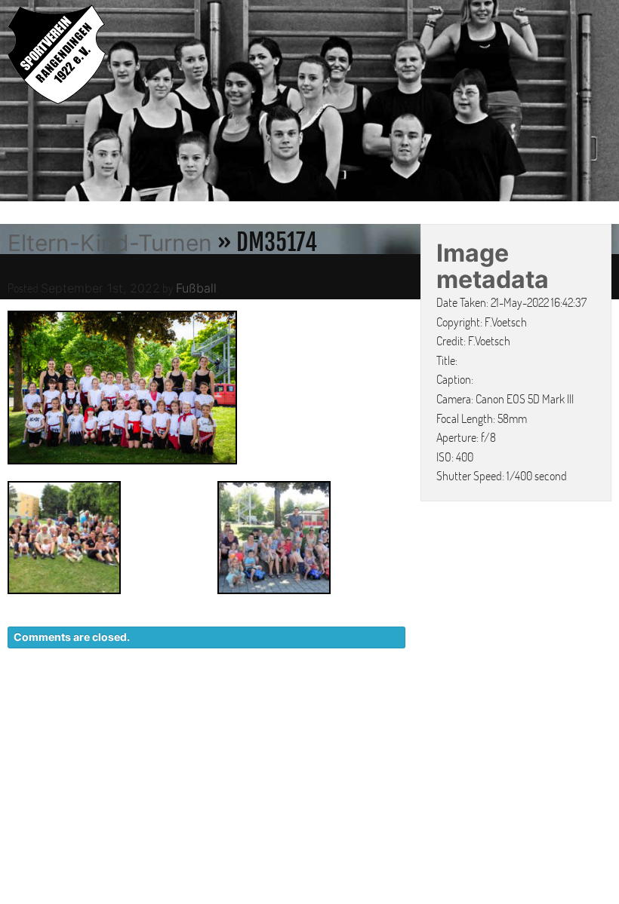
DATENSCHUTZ (428, 701)
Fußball (196, 288)
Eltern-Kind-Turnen (110, 242)
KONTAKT (336, 701)
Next (604, 102)
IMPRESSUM (525, 701)
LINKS (594, 701)
